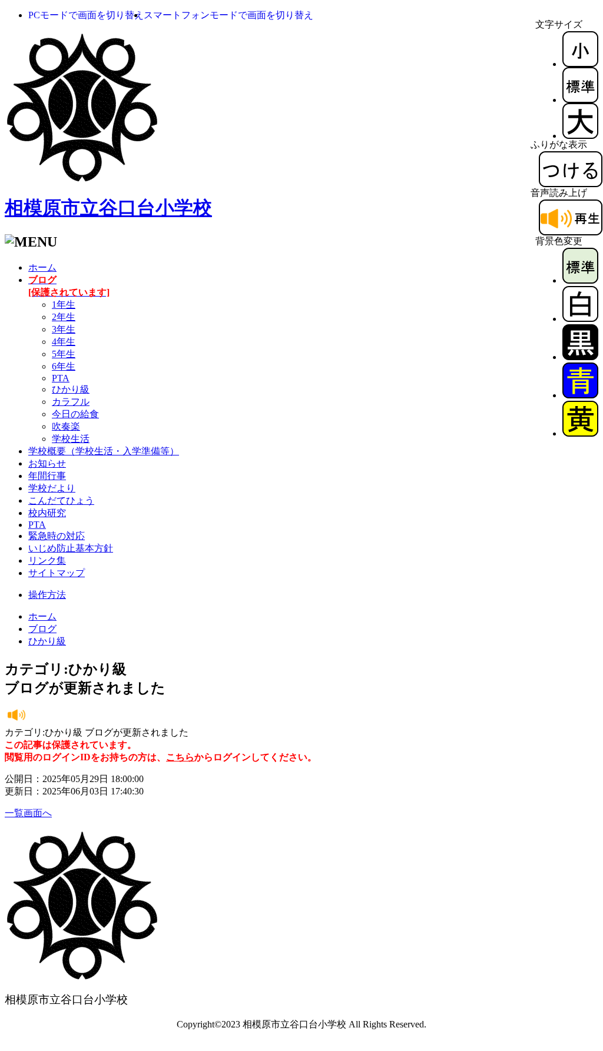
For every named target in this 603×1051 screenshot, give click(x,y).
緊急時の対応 (56, 536)
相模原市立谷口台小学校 (108, 207)
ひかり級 (71, 389)
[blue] (580, 395)
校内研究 (47, 513)
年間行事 (47, 476)
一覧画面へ (28, 813)
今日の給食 (75, 414)
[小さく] (580, 64)
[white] (580, 319)
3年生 (63, 329)
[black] (580, 357)
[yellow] (580, 433)
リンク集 (47, 561)
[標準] (580, 100)
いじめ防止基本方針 (70, 548)
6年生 (63, 366)
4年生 (63, 342)
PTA (60, 378)
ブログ (42, 629)
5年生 (63, 354)
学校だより (51, 488)
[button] (86, 15)
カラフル (71, 402)
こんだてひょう (61, 500)
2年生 (63, 317)
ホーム (42, 267)
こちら (180, 757)
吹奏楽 (66, 426)
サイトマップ (56, 573)
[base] (580, 280)
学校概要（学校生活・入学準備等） (103, 451)
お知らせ (47, 463)
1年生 (63, 305)
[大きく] (580, 136)
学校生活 (71, 439)
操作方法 (47, 595)
